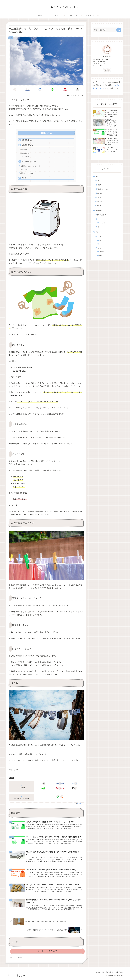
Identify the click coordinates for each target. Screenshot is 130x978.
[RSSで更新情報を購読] (61, 796)
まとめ (24, 178)
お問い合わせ (119, 972)
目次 (45, 133)
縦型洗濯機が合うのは (29, 161)
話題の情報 (109, 972)
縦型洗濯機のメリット (29, 145)
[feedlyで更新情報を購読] (57, 796)
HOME (98, 972)
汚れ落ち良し (24, 149)
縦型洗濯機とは (27, 140)
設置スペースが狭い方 (27, 173)
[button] (78, 90)
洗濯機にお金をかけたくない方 (30, 166)
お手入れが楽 (24, 156)
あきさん (107, 56)
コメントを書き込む (47, 951)
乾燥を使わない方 (26, 169)
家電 (12, 778)
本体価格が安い (25, 153)
